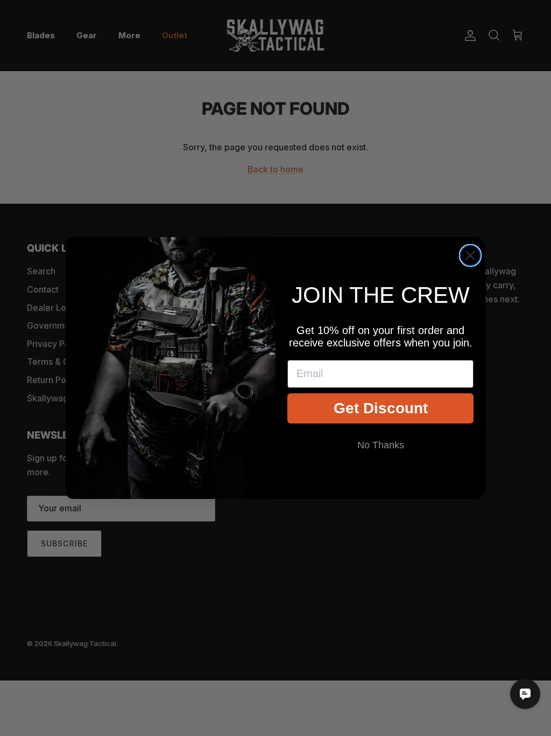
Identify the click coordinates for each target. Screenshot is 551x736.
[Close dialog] (470, 255)
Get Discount (381, 408)
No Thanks (380, 445)
